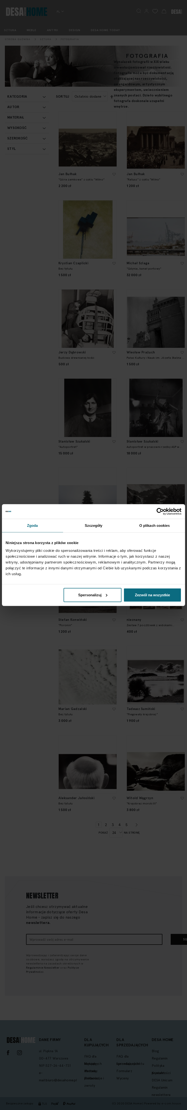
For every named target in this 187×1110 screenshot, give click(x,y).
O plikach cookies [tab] (154, 525)
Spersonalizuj (90, 595)
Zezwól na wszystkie (152, 595)
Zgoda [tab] (32, 525)
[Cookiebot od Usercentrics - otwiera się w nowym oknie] (160, 511)
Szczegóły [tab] (94, 525)
